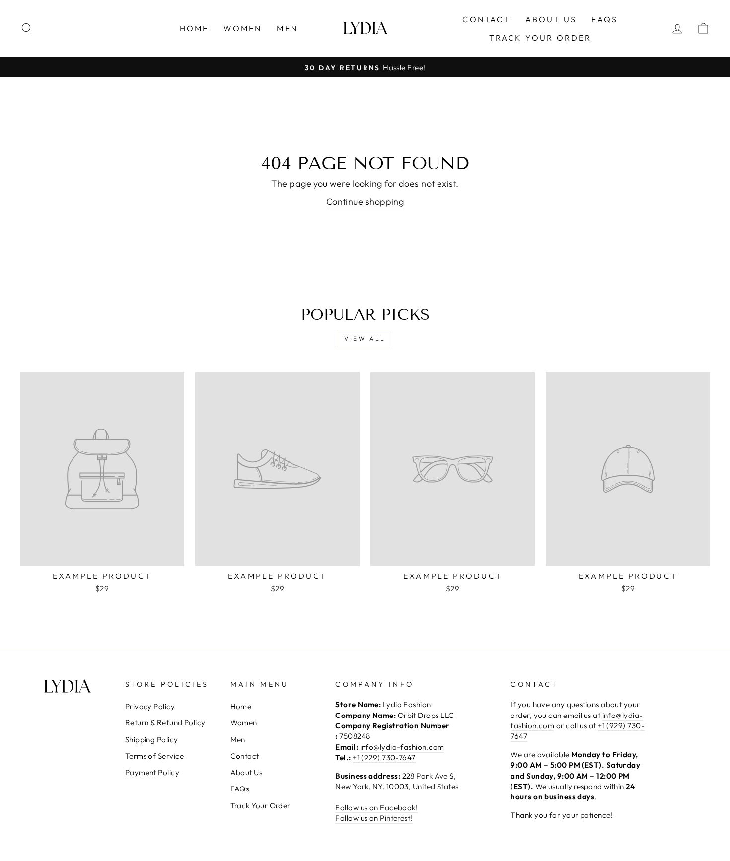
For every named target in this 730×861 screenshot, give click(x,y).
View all (365, 338)
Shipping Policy (151, 739)
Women (242, 28)
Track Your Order (540, 38)
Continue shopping (365, 201)
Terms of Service (154, 756)
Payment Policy (152, 772)
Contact (486, 19)
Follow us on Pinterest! (373, 818)
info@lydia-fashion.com (402, 747)
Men (287, 28)
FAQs (604, 19)
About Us (551, 19)
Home (194, 28)
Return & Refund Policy (165, 722)
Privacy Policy (150, 706)
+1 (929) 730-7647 (384, 757)
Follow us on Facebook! (376, 807)
